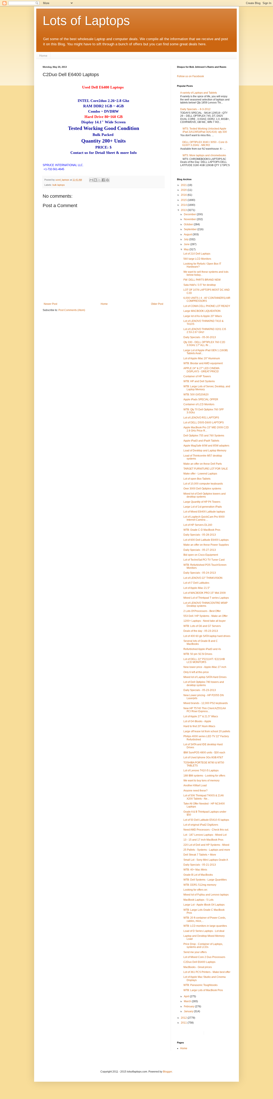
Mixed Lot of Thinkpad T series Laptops (206, 597)
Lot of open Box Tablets (197, 478)
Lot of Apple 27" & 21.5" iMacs (200, 716)
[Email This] (91, 180)
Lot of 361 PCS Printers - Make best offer (206, 972)
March (188, 1001)
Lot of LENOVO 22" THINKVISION (202, 577)
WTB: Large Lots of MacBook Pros (203, 990)
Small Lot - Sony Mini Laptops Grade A (205, 859)
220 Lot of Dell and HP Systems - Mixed (206, 844)
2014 (184, 204)
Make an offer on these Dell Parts (202, 463)
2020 (184, 190)
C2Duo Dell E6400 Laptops (199, 962)
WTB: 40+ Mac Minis (195, 869)
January (189, 1011)
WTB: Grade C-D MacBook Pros (201, 529)
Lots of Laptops (86, 20)
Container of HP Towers (197, 376)
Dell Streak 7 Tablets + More (199, 854)
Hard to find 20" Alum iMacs (199, 726)
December (190, 214)
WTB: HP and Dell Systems (199, 381)
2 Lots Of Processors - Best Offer (202, 611)
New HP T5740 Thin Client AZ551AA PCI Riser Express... (204, 710)
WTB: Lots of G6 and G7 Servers (202, 626)
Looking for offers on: (195, 889)
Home (43, 55)
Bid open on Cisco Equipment (200, 554)
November (190, 219)
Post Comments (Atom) (71, 310)
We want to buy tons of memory (201, 780)
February (189, 1006)
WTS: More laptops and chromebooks (204, 155)
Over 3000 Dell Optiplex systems (202, 488)
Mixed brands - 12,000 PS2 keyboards (205, 703)
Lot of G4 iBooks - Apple (197, 721)
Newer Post (50, 303)
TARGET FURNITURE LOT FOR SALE (205, 468)
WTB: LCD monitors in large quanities (205, 925)
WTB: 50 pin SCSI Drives (197, 654)
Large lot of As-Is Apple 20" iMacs (202, 316)
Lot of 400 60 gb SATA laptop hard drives (206, 636)
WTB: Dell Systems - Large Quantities (205, 879)
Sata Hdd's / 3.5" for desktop (199, 284)
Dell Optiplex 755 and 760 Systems (203, 435)
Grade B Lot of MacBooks (198, 874)
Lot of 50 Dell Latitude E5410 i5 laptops (206, 819)
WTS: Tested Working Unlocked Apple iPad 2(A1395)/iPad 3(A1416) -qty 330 (205, 130)
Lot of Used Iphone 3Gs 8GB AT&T (203, 757)
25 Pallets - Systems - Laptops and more (206, 849)
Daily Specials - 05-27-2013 (199, 549)
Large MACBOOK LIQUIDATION (202, 310)
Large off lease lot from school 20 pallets (206, 731)
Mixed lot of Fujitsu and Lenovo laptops (206, 894)
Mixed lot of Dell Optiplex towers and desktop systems (204, 495)
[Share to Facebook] (103, 180)
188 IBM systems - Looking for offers (204, 775)
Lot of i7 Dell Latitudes (196, 582)
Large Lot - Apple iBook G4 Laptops (204, 904)
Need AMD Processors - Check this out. (206, 829)
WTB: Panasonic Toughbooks (200, 985)
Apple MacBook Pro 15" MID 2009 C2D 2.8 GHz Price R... (206, 429)
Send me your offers (195, 952)
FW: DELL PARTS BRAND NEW (202, 279)
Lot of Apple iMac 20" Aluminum (201, 358)
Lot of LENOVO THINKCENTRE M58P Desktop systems (205, 604)
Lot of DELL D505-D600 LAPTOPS (203, 422)
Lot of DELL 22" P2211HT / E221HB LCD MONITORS (204, 661)
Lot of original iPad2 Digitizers (200, 824)
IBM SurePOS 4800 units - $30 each (204, 752)
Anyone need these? (195, 790)
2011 (184, 1022)
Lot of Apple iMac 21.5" (196, 587)
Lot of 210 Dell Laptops (196, 253)
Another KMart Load (195, 785)
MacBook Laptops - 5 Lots (198, 899)
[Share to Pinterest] (107, 180)
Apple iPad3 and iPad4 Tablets (201, 440)
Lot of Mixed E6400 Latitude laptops (204, 511)
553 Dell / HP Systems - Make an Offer (205, 615)
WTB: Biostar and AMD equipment (203, 363)
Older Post (157, 303)
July (186, 239)
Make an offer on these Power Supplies (206, 544)
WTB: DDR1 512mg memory (199, 884)
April (187, 996)
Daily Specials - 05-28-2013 (199, 534)
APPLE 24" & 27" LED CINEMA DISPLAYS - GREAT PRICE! (201, 370)
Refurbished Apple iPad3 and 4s (202, 649)
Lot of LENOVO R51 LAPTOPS (201, 417)
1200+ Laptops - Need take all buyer (204, 620)
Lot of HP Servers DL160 (197, 524)
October (189, 224)
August (188, 234)
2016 (184, 194)
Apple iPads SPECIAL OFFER (200, 399)
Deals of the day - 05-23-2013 (200, 630)
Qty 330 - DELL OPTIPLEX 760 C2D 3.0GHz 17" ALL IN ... (204, 344)
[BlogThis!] (95, 180)
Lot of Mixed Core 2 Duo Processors (204, 957)
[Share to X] (99, 180)
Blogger (167, 1071)
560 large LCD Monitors (197, 258)
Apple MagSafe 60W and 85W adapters (206, 445)
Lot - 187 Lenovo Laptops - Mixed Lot (205, 834)
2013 (184, 210)
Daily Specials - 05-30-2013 (199, 337)
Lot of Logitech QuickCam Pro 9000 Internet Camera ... (204, 518)
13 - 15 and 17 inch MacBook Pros (203, 839)
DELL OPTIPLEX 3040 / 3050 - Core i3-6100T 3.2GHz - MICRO (205, 144)
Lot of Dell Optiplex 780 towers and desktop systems (203, 684)
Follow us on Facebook (190, 76)
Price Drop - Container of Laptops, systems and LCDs (203, 946)
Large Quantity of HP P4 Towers (201, 501)
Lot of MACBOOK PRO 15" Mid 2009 (204, 592)
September (190, 229)
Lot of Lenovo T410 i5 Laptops (201, 770)
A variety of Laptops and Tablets (198, 92)
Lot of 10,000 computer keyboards (203, 483)
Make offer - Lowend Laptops (200, 473)
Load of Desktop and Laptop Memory (204, 450)
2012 (184, 1017)
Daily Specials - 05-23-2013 (199, 690)
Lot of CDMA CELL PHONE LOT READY (206, 306)
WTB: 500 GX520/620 (196, 394)
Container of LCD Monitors (198, 404)
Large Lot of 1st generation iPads (202, 506)
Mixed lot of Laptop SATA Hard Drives (205, 677)
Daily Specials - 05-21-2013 (199, 864)
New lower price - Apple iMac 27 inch (204, 667)
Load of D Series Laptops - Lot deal (203, 931)
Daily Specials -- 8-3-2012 (195, 109)
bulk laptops (58, 185)
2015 (184, 200)
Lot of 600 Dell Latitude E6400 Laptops (206, 539)
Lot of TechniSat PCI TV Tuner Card (204, 559)
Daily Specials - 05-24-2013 (199, 572)
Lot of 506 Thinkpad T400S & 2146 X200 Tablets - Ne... (203, 797)
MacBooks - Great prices (197, 967)
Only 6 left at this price (196, 672)
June (187, 244)
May (186, 249)
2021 (184, 185)
